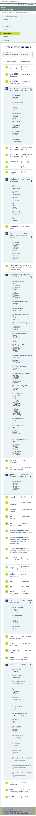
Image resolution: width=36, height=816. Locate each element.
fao (11, 467)
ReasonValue (18, 425)
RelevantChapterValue (18, 439)
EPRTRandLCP (15, 266)
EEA (10, 2)
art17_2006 (14, 88)
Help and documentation (10, 16)
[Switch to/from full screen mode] (24, 5)
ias (11, 516)
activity (17, 242)
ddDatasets (18, 192)
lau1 (11, 581)
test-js (17, 719)
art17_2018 (14, 155)
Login (21, 4)
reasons (17, 131)
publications (14, 650)
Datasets (5, 19)
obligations (18, 212)
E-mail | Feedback (8, 809)
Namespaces (6, 40)
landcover (13, 574)
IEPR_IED (13, 558)
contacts (17, 186)
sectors (17, 626)
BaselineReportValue (18, 301)
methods (17, 122)
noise (12, 643)
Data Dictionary (17, 12)
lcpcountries (18, 607)
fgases (12, 475)
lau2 (11, 586)
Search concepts (25, 61)
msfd (11, 636)
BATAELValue (18, 308)
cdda (11, 167)
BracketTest (18, 675)
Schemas (5, 30)
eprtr (11, 233)
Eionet (10, 12)
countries (18, 113)
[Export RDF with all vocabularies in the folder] (31, 90)
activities (17, 95)
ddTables (18, 198)
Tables (4, 23)
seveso (12, 657)
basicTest (18, 669)
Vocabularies (7, 33)
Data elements (7, 26)
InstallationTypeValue (18, 386)
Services (5, 36)
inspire (12, 567)
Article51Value (18, 282)
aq (10, 67)
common (13, 172)
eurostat (13, 460)
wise (11, 790)
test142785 (18, 727)
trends (17, 139)
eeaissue (17, 204)
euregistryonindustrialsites (15, 275)
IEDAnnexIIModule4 (15, 549)
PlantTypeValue (18, 418)
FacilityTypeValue (18, 366)
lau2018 (12, 591)
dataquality (14, 226)
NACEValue (18, 393)
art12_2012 (14, 74)
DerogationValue (18, 345)
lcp (11, 600)
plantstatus (18, 615)
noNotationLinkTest (18, 713)
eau (16, 689)
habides (13, 509)
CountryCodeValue (18, 333)
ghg (11, 502)
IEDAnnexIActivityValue (18, 373)
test (11, 664)
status (17, 218)
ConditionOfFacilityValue (18, 323)
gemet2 (12, 497)
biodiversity (14, 162)
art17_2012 (14, 147)
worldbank (14, 797)
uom (11, 782)
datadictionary (15, 179)
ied (11, 523)
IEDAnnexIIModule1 (15, 530)
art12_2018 (14, 81)
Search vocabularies (11, 61)
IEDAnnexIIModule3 (15, 537)
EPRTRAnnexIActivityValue (18, 355)
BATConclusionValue (18, 314)
